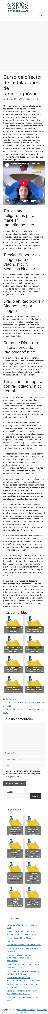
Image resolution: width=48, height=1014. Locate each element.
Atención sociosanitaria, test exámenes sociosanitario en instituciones (19, 958)
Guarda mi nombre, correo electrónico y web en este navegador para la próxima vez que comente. (24, 774)
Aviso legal (42, 1010)
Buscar (10, 792)
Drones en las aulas (26, 1010)
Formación (11, 699)
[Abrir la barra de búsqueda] (35, 15)
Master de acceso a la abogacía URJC (24, 945)
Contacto (24, 1012)
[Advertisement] (24, 46)
